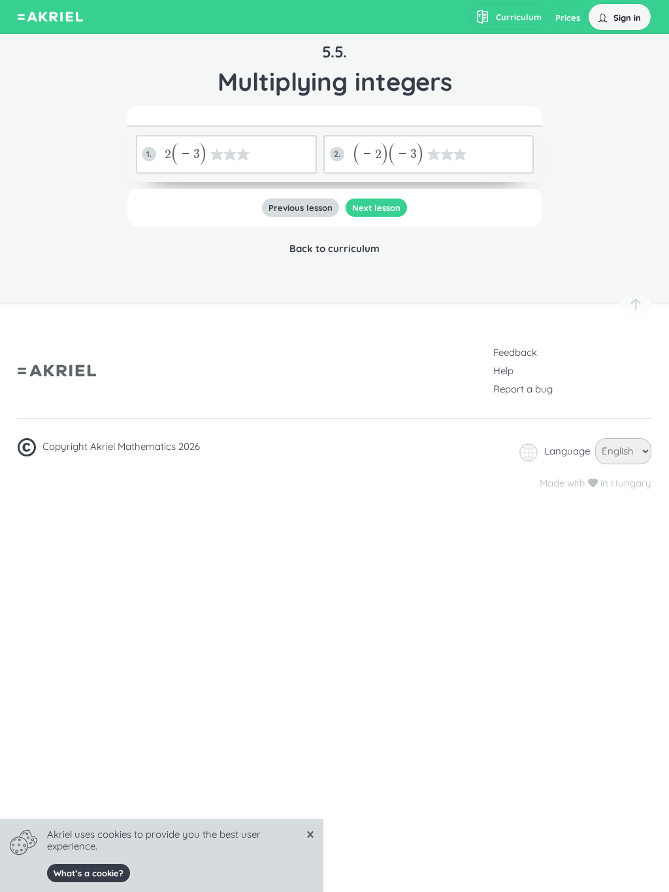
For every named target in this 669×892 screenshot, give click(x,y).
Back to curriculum (334, 248)
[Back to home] (50, 18)
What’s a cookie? (88, 873)
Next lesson (376, 207)
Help (503, 370)
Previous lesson (301, 207)
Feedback (515, 352)
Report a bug (523, 389)
